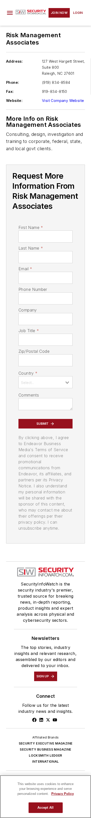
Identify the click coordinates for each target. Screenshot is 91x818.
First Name (30, 227)
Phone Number (32, 289)
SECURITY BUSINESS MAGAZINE (45, 749)
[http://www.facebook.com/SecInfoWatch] (34, 719)
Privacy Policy (62, 794)
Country (27, 373)
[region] (45, 796)
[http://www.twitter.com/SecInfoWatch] (48, 719)
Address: (14, 61)
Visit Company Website (63, 100)
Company (27, 310)
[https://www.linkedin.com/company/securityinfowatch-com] (41, 719)
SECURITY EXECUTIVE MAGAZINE (46, 743)
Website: (14, 100)
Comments (28, 395)
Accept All (45, 807)
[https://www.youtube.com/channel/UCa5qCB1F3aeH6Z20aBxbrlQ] (54, 719)
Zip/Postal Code (34, 351)
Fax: (10, 91)
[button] (10, 13)
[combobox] (45, 382)
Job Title (28, 330)
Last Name (30, 248)
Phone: (12, 82)
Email (25, 268)
